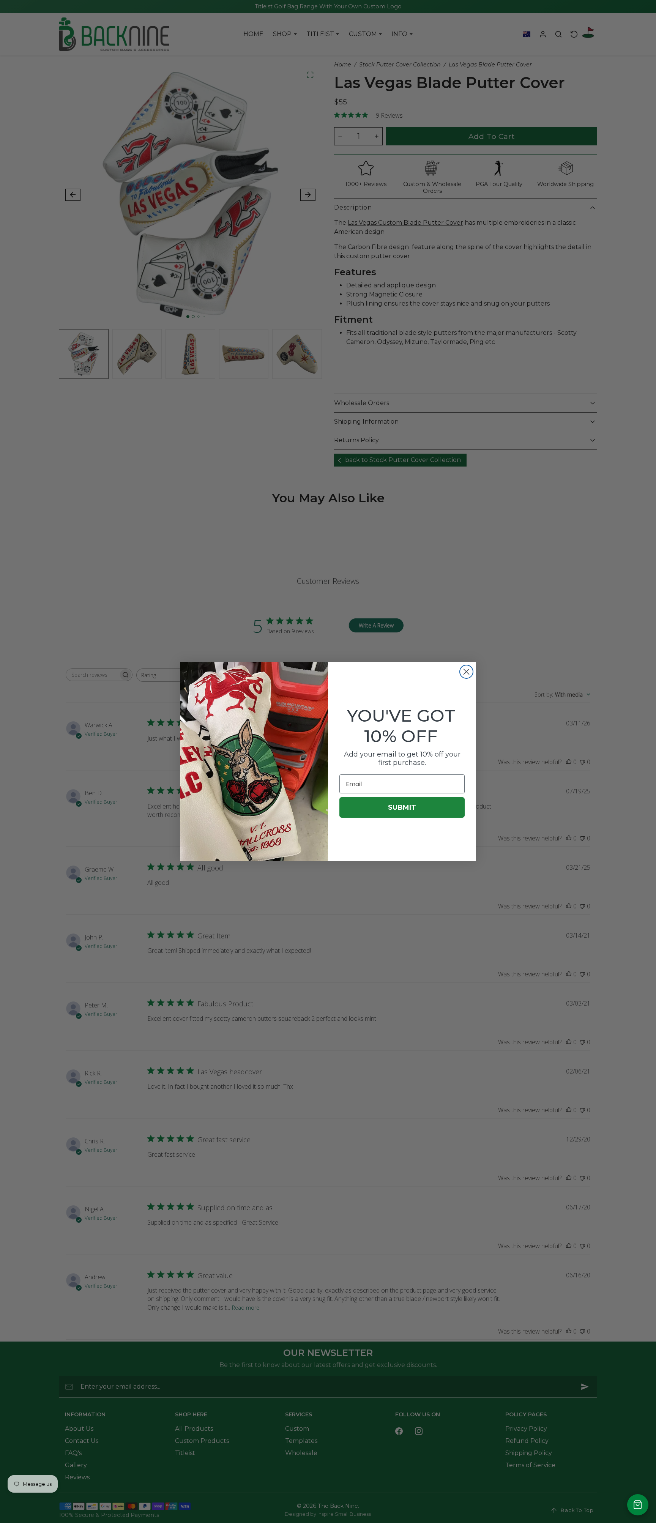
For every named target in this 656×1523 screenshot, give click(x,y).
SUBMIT (402, 807)
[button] (637, 1504)
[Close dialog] (466, 671)
